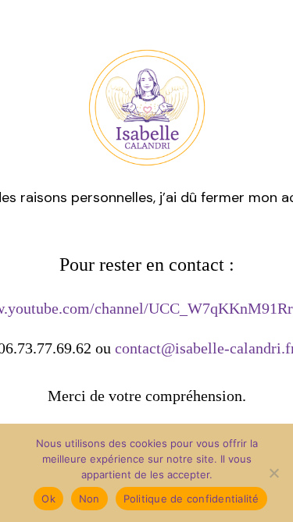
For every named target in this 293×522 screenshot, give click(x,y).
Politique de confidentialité (191, 498)
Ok (48, 498)
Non (89, 498)
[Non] (273, 473)
